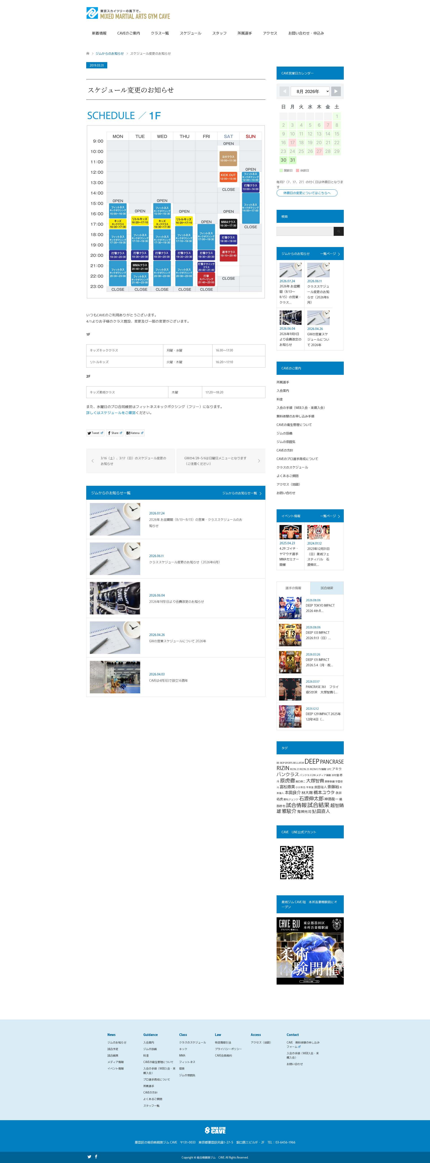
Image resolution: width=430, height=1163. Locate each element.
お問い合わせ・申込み (306, 33)
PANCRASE (332, 761)
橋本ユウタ (324, 792)
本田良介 (293, 792)
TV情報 (322, 769)
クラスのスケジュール (292, 467)
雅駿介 (289, 810)
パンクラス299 (308, 775)
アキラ (337, 768)
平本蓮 (310, 787)
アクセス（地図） (289, 484)
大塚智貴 (315, 780)
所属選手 (245, 33)
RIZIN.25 (304, 769)
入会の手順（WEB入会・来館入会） (302, 407)
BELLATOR (298, 762)
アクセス (270, 33)
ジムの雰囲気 (286, 441)
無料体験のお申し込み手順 (295, 416)
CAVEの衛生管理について (294, 424)
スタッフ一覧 (151, 1105)
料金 (280, 399)
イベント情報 (116, 1068)
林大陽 (307, 792)
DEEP (312, 761)
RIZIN (283, 768)
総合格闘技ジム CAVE (210, 1157)
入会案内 (283, 390)
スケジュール (190, 33)
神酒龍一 (331, 798)
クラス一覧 (160, 33)
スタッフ (219, 33)
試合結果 (327, 588)
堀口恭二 (300, 781)
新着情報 (99, 33)
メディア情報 (323, 775)
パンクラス (288, 774)
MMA (182, 1055)
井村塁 (335, 775)
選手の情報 (293, 588)
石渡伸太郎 (311, 798)
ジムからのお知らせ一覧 (239, 493)
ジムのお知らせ (117, 1042)
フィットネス (187, 1062)
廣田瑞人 (320, 786)
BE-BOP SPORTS (284, 762)
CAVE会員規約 (223, 1055)
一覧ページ (328, 253)
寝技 (182, 1068)
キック (183, 1049)
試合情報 (296, 805)
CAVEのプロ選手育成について (297, 458)
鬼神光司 (304, 811)
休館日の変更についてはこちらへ (307, 193)
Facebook (96, 1156)
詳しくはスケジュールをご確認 (111, 412)
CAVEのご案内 (128, 33)
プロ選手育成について (156, 1079)
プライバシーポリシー (228, 1049)
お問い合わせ (286, 492)
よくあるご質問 (288, 475)
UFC (329, 769)
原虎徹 (287, 780)
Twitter (89, 1156)
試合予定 (113, 1049)
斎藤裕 (333, 786)
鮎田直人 (321, 811)
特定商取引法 (223, 1042)
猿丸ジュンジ (291, 799)
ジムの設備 (284, 433)
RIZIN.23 (294, 769)
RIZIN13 (314, 769)
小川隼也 (300, 787)
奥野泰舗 (330, 781)
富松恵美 (287, 786)
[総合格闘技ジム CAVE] (128, 12)
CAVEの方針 (285, 450)
